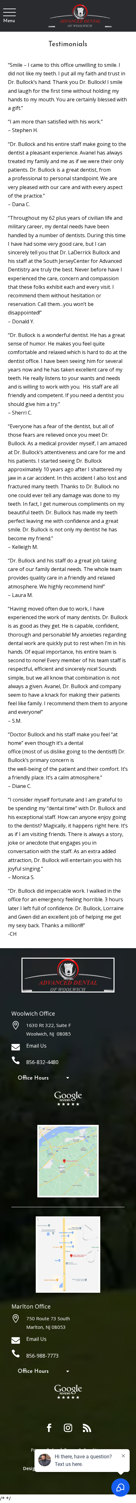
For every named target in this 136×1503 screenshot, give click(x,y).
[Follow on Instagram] (68, 1428)
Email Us (36, 1045)
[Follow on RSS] (87, 1428)
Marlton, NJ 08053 (46, 1327)
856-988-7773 (42, 1355)
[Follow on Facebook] (49, 1428)
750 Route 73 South (48, 1318)
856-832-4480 (42, 1062)
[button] (9, 13)
